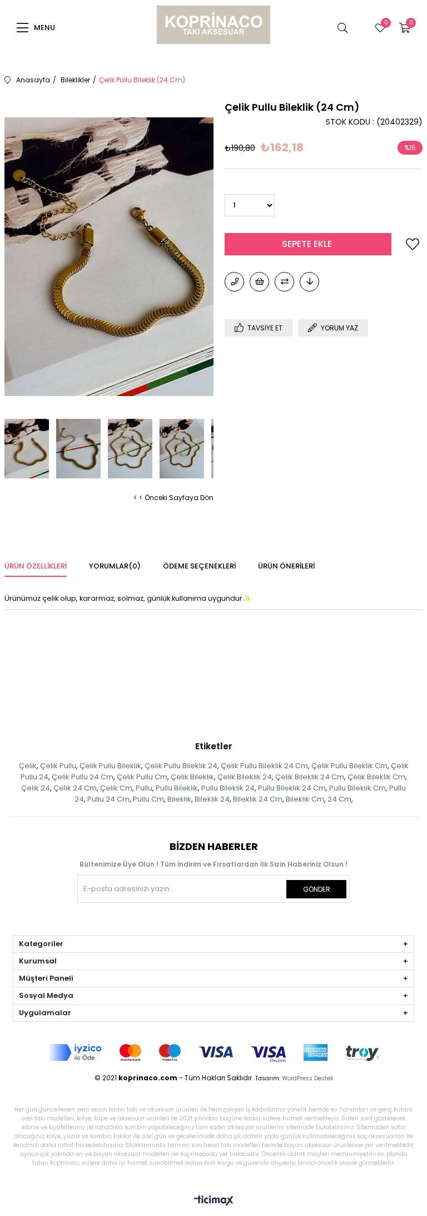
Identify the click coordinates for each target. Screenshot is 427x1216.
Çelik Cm (116, 788)
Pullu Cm (148, 799)
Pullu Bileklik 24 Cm (292, 788)
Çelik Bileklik (192, 777)
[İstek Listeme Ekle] (259, 281)
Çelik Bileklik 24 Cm (309, 777)
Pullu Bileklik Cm (357, 788)
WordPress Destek (307, 1078)
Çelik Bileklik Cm (376, 777)
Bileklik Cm (305, 799)
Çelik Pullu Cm (142, 777)
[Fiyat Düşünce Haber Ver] (309, 281)
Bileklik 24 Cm (257, 799)
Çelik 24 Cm (75, 788)
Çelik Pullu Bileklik (110, 765)
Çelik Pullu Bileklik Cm (349, 765)
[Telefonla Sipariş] (234, 281)
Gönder (316, 889)
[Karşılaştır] (284, 281)
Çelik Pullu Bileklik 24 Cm (264, 765)
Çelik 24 (35, 788)
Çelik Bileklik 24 (244, 777)
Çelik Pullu (58, 765)
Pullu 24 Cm (108, 799)
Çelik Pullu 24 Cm (82, 777)
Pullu (144, 788)
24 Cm (339, 799)
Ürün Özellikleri (35, 566)
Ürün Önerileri (286, 566)
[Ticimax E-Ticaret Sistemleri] (214, 1201)
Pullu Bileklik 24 (228, 788)
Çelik (28, 765)
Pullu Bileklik (177, 788)
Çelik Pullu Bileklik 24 (181, 765)
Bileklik (179, 799)
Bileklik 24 (212, 799)
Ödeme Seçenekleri (199, 566)
